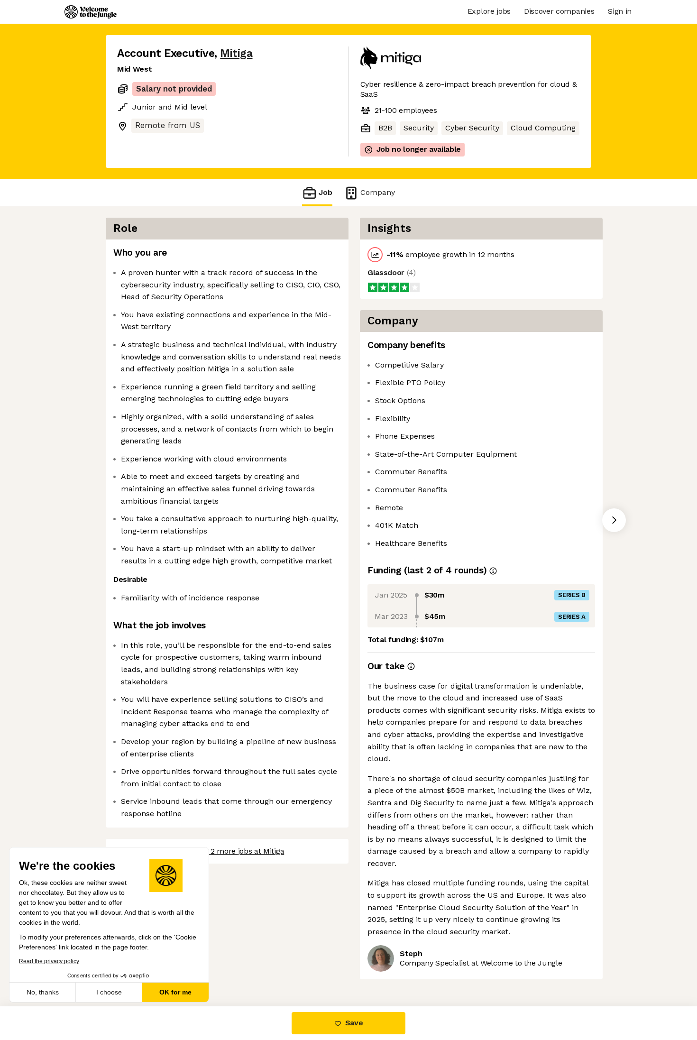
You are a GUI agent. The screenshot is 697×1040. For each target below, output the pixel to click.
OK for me (175, 992)
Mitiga (236, 53)
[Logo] (90, 11)
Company (377, 192)
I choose (109, 992)
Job (325, 192)
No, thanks (43, 992)
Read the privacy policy (49, 961)
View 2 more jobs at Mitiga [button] (238, 851)
